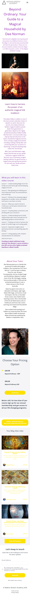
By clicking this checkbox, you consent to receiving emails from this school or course (16, 569)
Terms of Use (15, 591)
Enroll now (15, 393)
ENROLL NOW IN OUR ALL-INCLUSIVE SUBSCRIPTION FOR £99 (15, 422)
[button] (27, 2)
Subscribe (15, 575)
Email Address (6, 560)
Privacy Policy (15, 592)
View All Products (15, 541)
